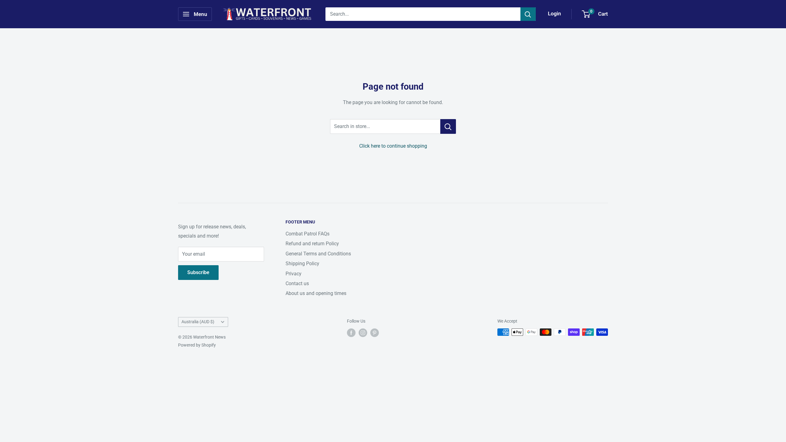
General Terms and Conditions (318, 254)
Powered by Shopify (197, 345)
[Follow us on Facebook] (351, 332)
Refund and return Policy (312, 243)
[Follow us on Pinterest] (374, 332)
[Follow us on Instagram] (363, 332)
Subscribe (198, 272)
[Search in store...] (448, 126)
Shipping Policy (302, 263)
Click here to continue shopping (393, 146)
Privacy (294, 274)
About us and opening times (316, 293)
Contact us (297, 283)
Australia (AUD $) (197, 321)
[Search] (528, 14)
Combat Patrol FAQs (307, 234)
